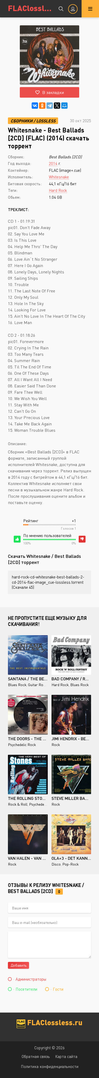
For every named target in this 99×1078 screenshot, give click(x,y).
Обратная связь (36, 1056)
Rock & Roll (17, 804)
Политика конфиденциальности (49, 1066)
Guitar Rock (37, 684)
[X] (57, 105)
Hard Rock (58, 190)
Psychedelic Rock (22, 744)
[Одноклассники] (42, 105)
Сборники (22, 120)
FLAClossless (29, 8)
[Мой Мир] (64, 105)
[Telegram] (49, 105)
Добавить (18, 965)
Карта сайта (66, 1056)
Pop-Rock (70, 864)
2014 (53, 163)
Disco (56, 864)
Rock (55, 744)
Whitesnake (59, 176)
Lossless (45, 120)
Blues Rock (17, 684)
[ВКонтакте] (35, 105)
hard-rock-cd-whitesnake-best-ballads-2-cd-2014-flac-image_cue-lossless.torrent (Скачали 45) (48, 582)
